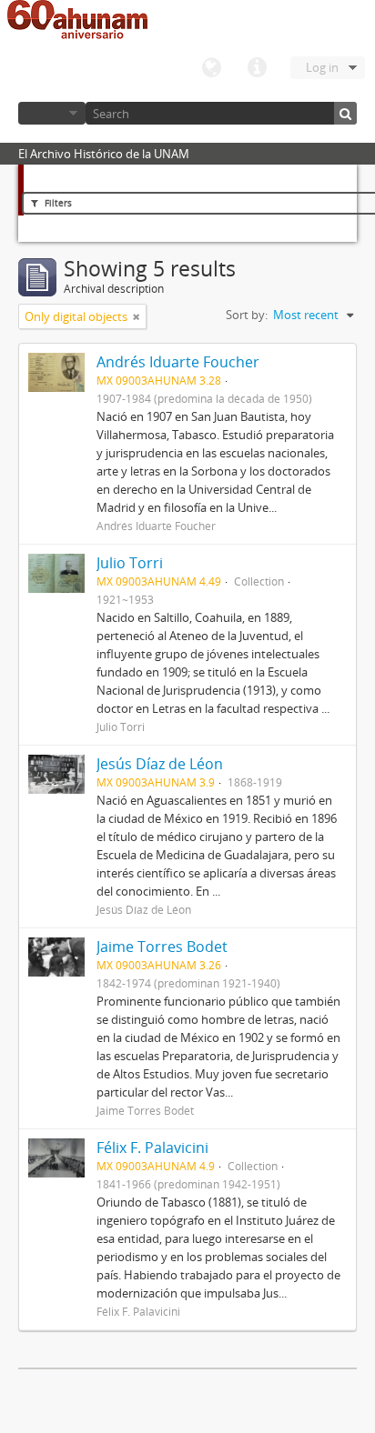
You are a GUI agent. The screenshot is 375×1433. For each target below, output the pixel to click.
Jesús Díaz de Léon (159, 764)
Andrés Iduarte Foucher (177, 362)
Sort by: (247, 314)
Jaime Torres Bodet (162, 947)
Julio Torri (129, 563)
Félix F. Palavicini (152, 1147)
